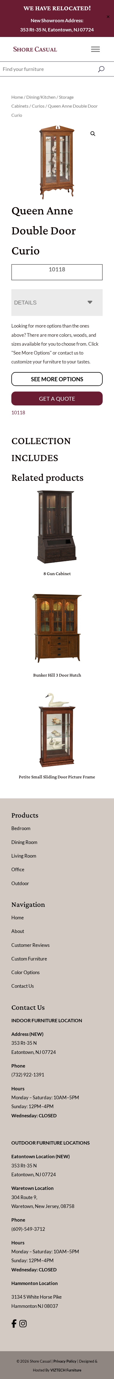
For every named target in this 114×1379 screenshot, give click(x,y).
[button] (93, 134)
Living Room (23, 856)
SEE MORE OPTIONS (57, 379)
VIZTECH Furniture (65, 1370)
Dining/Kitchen (41, 97)
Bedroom (20, 828)
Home (17, 97)
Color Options (25, 972)
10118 (18, 412)
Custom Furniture (29, 959)
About (17, 931)
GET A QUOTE (57, 398)
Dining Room (24, 842)
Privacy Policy (64, 1361)
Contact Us (22, 986)
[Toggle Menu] (95, 49)
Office (17, 869)
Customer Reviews (30, 945)
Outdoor (20, 883)
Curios (38, 105)
